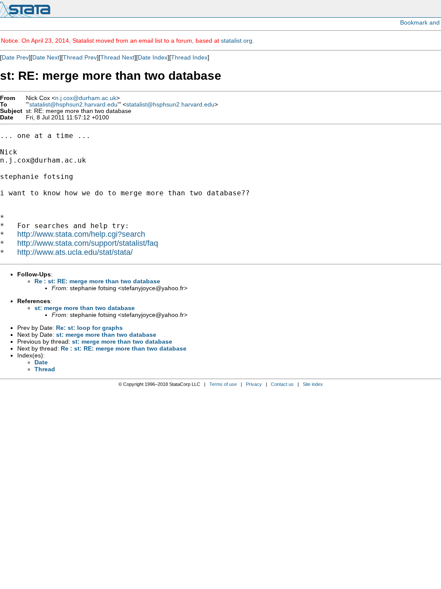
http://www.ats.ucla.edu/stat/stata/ (75, 252)
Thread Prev (80, 57)
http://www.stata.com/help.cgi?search (81, 234)
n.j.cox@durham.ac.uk (85, 98)
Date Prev (15, 57)
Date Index (153, 57)
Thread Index (189, 57)
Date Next (45, 57)
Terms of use (223, 384)
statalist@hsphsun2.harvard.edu (73, 104)
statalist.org (236, 40)
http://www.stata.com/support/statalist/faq (87, 243)
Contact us (282, 384)
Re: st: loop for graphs (89, 327)
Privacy (254, 384)
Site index (313, 384)
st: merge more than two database (84, 307)
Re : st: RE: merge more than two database (97, 281)
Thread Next (117, 57)
